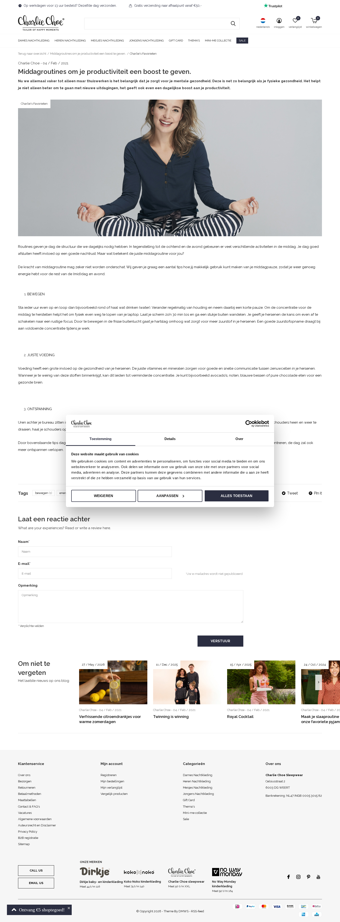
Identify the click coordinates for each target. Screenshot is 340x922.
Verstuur (220, 641)
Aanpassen (167, 496)
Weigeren (103, 496)
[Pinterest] (308, 877)
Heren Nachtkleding (70, 40)
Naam (24, 542)
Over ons (24, 775)
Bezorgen (24, 781)
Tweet (292, 493)
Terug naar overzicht (32, 53)
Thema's (194, 40)
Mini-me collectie (218, 40)
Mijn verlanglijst (111, 787)
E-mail (24, 564)
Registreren (109, 775)
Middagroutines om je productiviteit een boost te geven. (88, 53)
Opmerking (27, 585)
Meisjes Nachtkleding (107, 40)
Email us (36, 883)
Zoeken (233, 23)
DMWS (184, 911)
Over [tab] (239, 439)
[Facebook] (288, 877)
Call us (36, 870)
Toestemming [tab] (100, 439)
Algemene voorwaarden (35, 819)
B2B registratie (28, 838)
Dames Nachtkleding (33, 40)
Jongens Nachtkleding (146, 40)
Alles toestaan (237, 496)
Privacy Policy (27, 831)
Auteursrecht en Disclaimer (37, 825)
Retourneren (26, 787)
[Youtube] (318, 877)
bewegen (43, 493)
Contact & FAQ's (29, 806)
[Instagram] (298, 877)
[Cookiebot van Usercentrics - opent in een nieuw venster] (249, 423)
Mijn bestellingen (112, 781)
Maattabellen (27, 800)
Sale (242, 40)
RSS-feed (197, 911)
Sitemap (24, 844)
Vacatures (25, 813)
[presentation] (318, 682)
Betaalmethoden (29, 794)
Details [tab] (170, 439)
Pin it (318, 493)
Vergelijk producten (114, 794)
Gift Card (176, 40)
